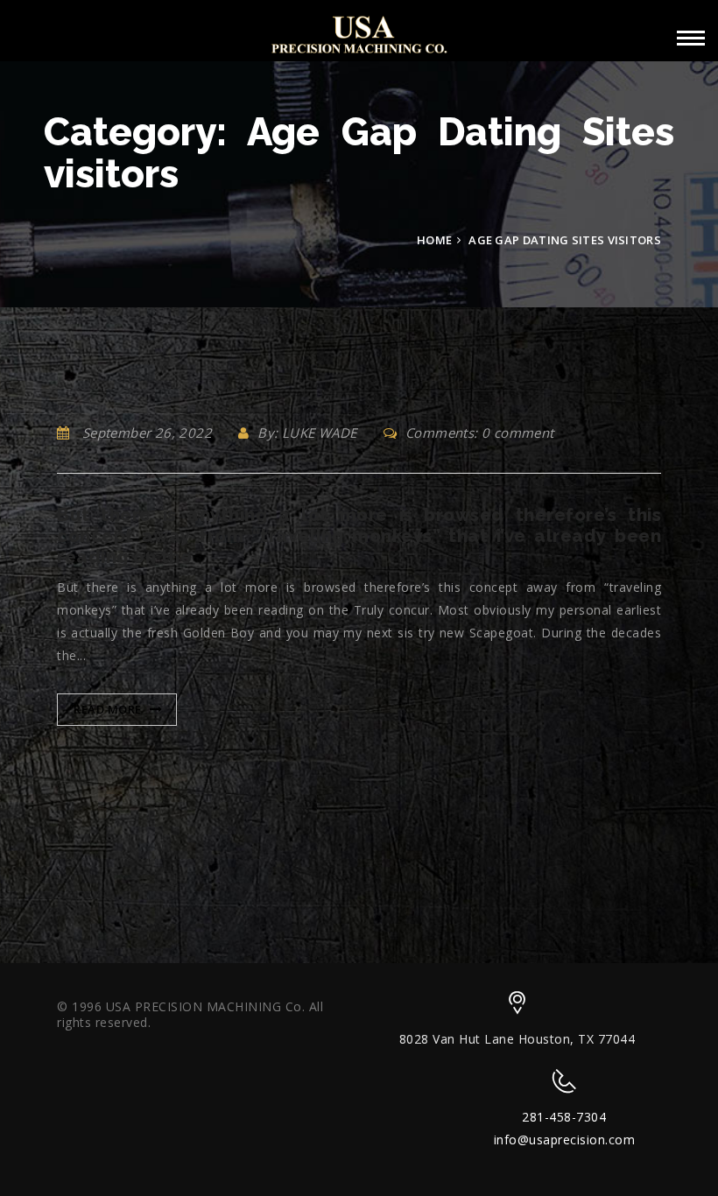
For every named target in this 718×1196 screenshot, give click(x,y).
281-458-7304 (564, 1116)
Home (434, 240)
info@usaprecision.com (565, 1139)
